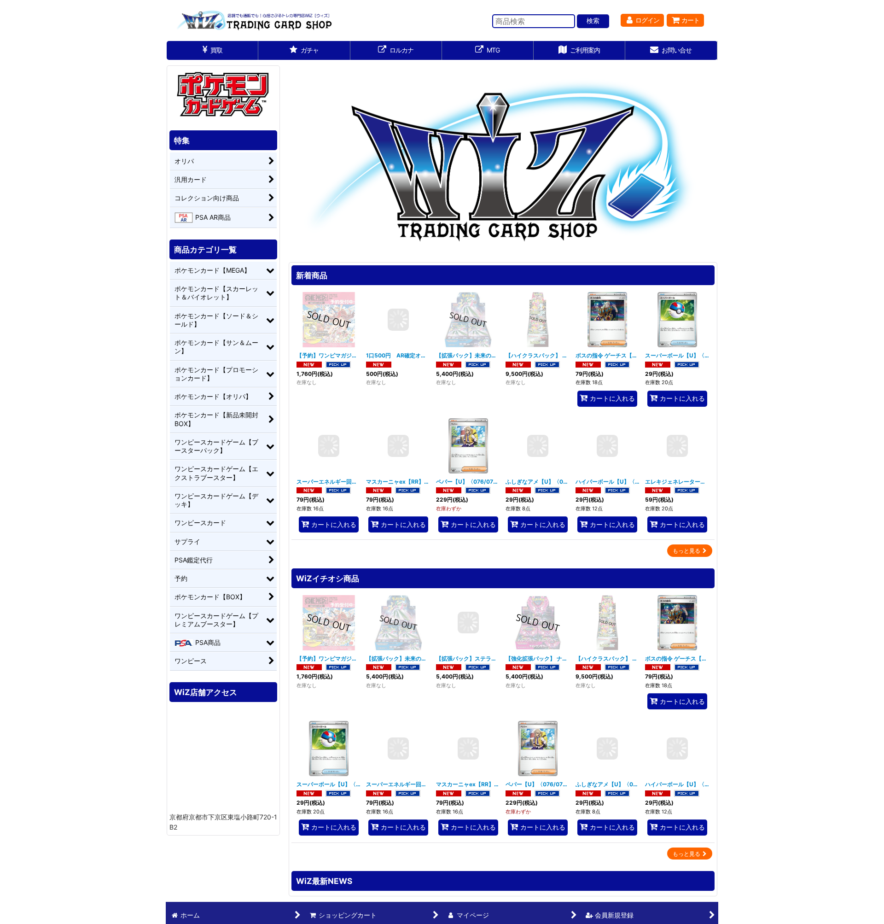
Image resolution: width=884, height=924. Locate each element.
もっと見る (686, 550)
